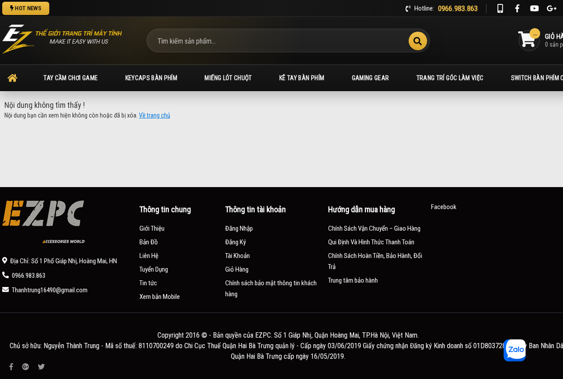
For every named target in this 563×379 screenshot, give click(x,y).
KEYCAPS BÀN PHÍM (151, 77)
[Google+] (551, 8)
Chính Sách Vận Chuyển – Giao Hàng (374, 228)
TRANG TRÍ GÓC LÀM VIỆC (450, 77)
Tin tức (148, 283)
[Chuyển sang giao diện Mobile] (500, 8)
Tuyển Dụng (153, 269)
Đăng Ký (235, 242)
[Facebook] (517, 8)
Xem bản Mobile (159, 297)
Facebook (444, 207)
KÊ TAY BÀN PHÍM (301, 77)
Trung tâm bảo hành (353, 280)
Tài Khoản (237, 256)
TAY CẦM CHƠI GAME (71, 77)
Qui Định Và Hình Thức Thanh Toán (371, 242)
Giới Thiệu (152, 228)
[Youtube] (534, 8)
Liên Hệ (148, 256)
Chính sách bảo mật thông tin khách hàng (271, 288)
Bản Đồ (148, 242)
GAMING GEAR (370, 77)
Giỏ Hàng (237, 269)
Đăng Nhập (239, 228)
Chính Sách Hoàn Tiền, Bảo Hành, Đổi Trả (375, 261)
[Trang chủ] (12, 78)
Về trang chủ (154, 115)
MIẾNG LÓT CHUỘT (228, 77)
